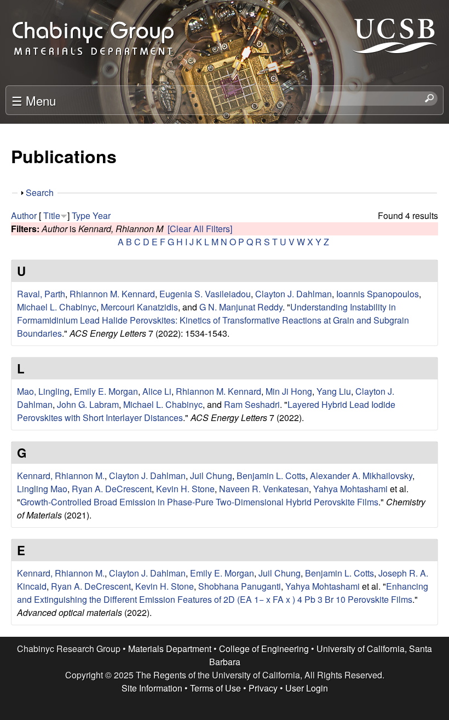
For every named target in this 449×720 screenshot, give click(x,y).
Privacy (263, 688)
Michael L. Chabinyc (56, 307)
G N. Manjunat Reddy (241, 307)
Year (102, 215)
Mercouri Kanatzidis (139, 307)
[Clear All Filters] (200, 228)
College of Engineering (264, 648)
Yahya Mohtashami (350, 488)
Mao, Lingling (43, 391)
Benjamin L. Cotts (271, 475)
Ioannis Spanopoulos (377, 293)
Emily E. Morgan (106, 391)
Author (24, 215)
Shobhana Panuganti (239, 586)
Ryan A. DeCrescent (112, 488)
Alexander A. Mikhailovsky (361, 475)
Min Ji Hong (289, 391)
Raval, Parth (41, 293)
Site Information (152, 688)
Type (81, 215)
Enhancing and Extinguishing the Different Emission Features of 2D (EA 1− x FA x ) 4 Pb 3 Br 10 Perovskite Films (222, 593)
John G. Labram (88, 404)
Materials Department (169, 648)
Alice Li (156, 391)
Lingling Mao (42, 488)
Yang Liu (333, 391)
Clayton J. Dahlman (293, 293)
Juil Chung (211, 475)
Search (40, 192)
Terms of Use (215, 688)
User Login (306, 688)
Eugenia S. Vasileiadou (205, 293)
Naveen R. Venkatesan (264, 488)
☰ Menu (33, 100)
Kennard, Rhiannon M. (61, 475)
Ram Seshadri (252, 404)
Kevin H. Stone (185, 488)
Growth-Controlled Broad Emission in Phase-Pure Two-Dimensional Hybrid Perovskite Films (199, 502)
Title (51, 215)
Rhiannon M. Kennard (112, 293)
